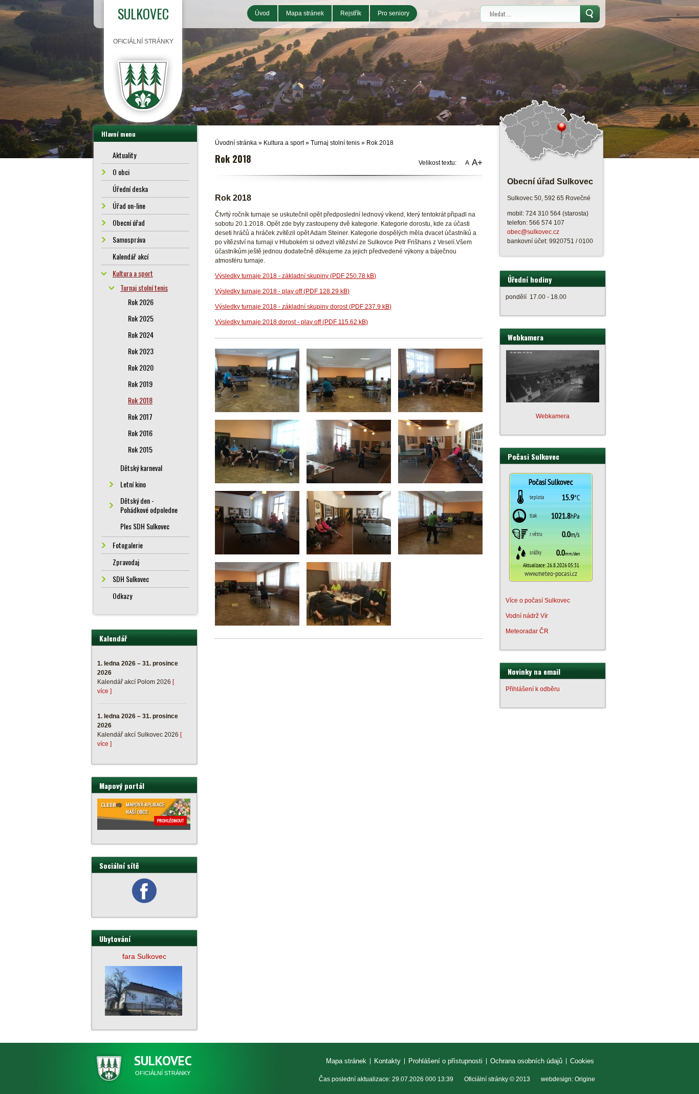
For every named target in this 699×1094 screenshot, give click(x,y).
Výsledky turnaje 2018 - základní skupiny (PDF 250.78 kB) (295, 276)
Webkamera (553, 416)
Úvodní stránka (236, 142)
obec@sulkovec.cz (533, 231)
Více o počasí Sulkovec (538, 600)
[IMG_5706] (349, 522)
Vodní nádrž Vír (527, 615)
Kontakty (387, 1061)
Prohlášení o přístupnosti (445, 1061)
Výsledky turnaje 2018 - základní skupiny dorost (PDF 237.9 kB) (303, 306)
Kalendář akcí (130, 256)
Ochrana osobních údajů (526, 1061)
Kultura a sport (284, 142)
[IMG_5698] (440, 379)
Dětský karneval (141, 467)
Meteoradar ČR (527, 631)
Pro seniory (393, 13)
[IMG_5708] (440, 522)
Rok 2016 (140, 432)
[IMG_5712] (349, 593)
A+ (477, 162)
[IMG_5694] (257, 379)
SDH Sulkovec (131, 578)
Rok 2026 (141, 301)
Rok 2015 (140, 449)
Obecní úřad (129, 222)
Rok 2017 (140, 416)
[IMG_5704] (257, 522)
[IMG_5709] (257, 593)
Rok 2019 (140, 383)
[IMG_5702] (349, 451)
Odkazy (122, 595)
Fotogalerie (128, 545)
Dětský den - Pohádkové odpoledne (149, 505)
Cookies (582, 1061)
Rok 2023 (141, 351)
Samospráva (129, 239)
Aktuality (124, 154)
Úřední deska (130, 188)
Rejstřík (350, 13)
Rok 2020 (141, 367)
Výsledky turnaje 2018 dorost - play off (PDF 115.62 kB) (291, 322)
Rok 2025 (141, 318)
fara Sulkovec (144, 956)
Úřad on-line (129, 205)
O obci (121, 171)
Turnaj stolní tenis (335, 142)
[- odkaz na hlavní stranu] (143, 85)
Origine (585, 1079)
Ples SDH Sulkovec (144, 526)
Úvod (262, 13)
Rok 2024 (141, 334)
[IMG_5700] (257, 451)
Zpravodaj (126, 561)
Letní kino (133, 484)
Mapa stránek (305, 13)
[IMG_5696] (349, 379)
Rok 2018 (380, 142)
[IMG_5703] (440, 451)
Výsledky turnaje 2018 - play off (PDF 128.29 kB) (282, 291)
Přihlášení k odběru (533, 689)
